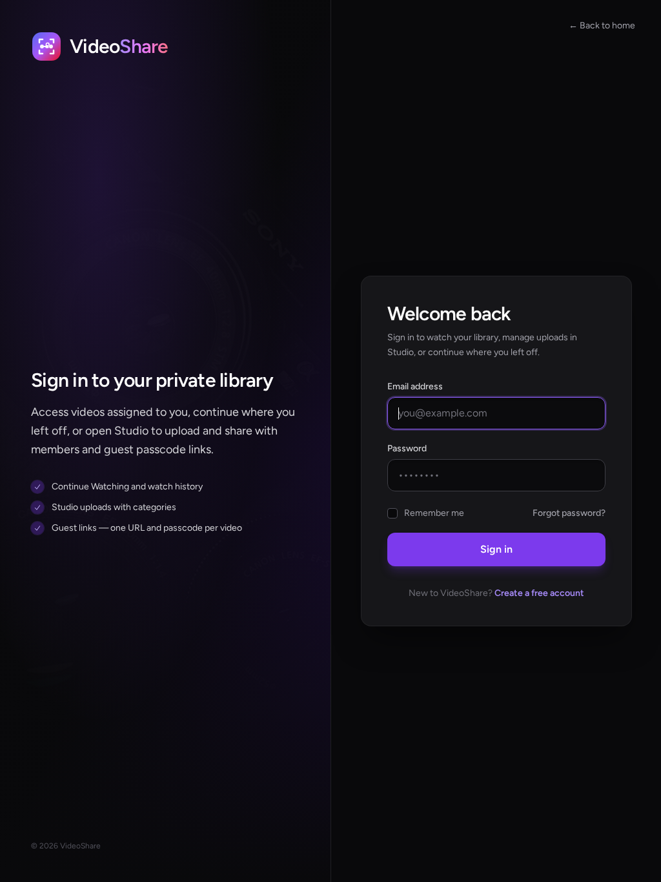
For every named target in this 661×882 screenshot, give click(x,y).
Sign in (496, 549)
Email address (415, 386)
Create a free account (539, 593)
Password (407, 448)
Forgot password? (569, 513)
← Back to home (602, 25)
